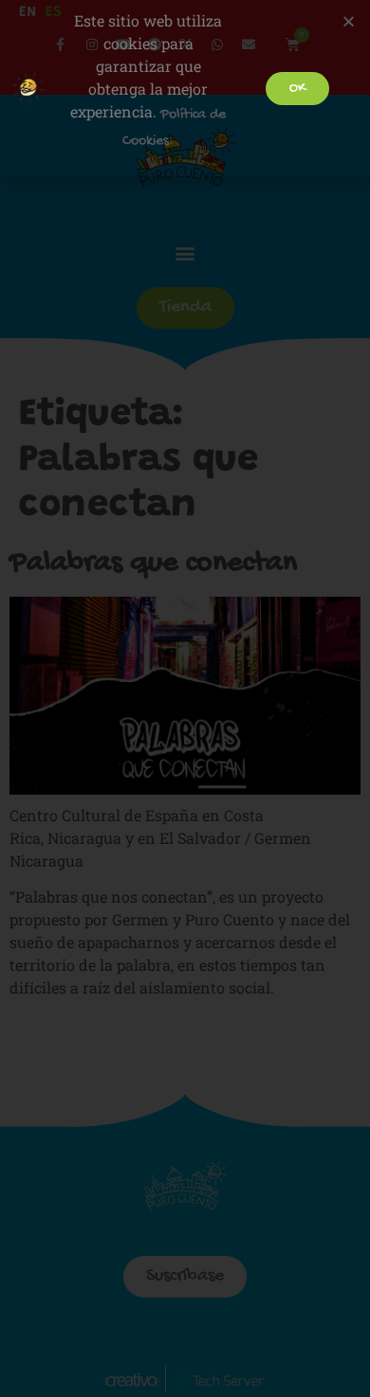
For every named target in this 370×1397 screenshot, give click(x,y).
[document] (185, 698)
